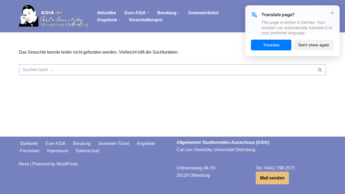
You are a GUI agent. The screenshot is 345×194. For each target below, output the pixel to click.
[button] (148, 12)
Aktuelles (106, 13)
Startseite (29, 143)
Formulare (30, 150)
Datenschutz (88, 150)
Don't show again (313, 45)
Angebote (146, 143)
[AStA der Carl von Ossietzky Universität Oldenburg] (53, 16)
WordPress (67, 164)
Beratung (82, 143)
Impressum (57, 150)
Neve (24, 164)
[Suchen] (320, 69)
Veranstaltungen (146, 20)
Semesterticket (203, 13)
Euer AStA (55, 143)
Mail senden (272, 178)
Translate (271, 45)
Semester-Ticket (113, 143)
